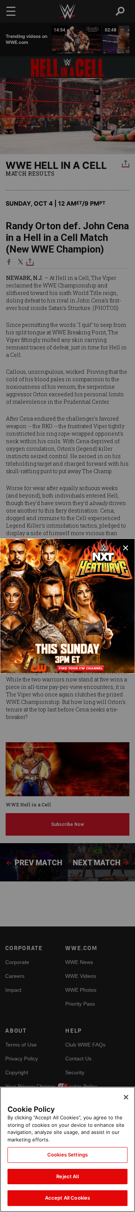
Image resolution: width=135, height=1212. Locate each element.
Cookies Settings (67, 1155)
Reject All (67, 1176)
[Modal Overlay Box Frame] (67, 606)
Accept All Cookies (67, 1198)
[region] (67, 1149)
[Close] (126, 1097)
